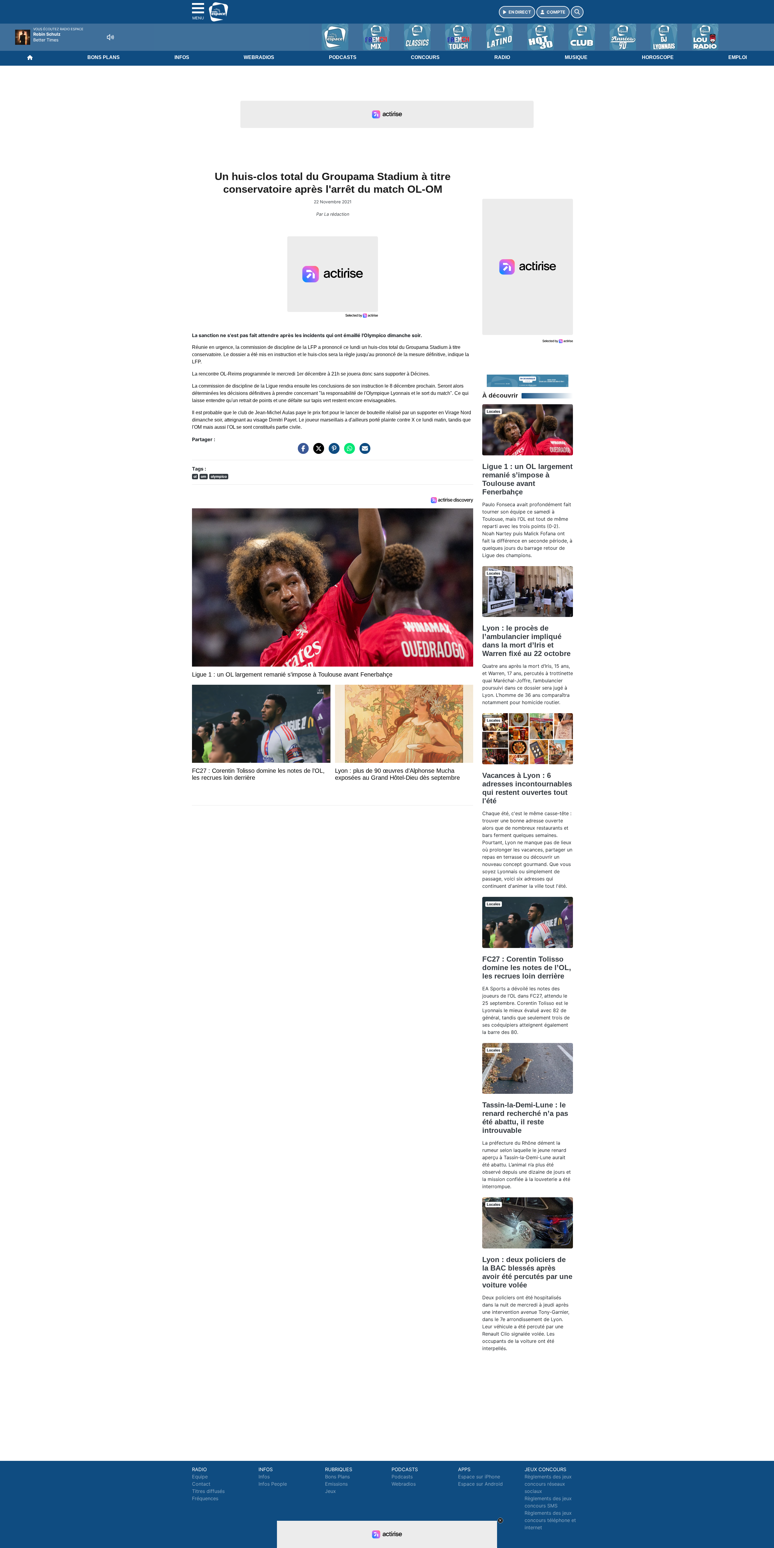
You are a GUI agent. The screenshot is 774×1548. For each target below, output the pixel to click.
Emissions (336, 1484)
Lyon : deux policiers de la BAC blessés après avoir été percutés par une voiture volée (527, 1272)
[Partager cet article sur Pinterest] (333, 451)
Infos (181, 57)
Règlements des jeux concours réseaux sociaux (548, 1484)
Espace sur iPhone (479, 1477)
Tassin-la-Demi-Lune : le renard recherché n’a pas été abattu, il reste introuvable (525, 1117)
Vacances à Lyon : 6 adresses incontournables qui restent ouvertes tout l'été (527, 788)
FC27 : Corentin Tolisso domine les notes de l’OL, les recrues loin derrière (526, 967)
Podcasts (342, 57)
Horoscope (658, 57)
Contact (201, 1484)
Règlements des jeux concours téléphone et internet (550, 1520)
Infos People (273, 1484)
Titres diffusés (208, 1491)
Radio (502, 57)
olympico (219, 476)
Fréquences (205, 1498)
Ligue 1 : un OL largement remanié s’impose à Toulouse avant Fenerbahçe (527, 479)
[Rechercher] (577, 12)
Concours (425, 57)
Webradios (259, 57)
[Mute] (110, 37)
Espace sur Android (480, 1484)
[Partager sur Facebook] (302, 451)
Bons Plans (103, 57)
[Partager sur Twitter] (317, 451)
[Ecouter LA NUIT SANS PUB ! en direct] (527, 380)
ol (195, 476)
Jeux (330, 1491)
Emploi (737, 57)
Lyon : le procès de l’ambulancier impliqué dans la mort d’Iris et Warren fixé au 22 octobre (526, 641)
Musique (576, 57)
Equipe (200, 1477)
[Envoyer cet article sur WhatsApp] (348, 451)
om (203, 476)
